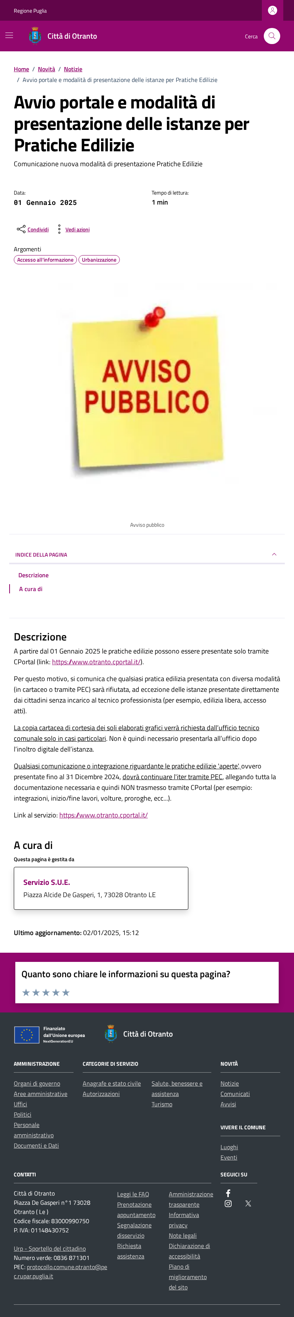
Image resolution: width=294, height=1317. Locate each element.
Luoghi (229, 1147)
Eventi (228, 1157)
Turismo (162, 1104)
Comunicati (235, 1093)
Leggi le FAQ (133, 1194)
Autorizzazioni (101, 1093)
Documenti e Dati (36, 1145)
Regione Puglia (30, 11)
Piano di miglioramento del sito (188, 1277)
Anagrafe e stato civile (112, 1083)
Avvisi (228, 1104)
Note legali (183, 1235)
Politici (22, 1114)
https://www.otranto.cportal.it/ (96, 662)
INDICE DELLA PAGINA (41, 554)
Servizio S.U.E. (46, 882)
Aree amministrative (40, 1093)
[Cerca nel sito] (272, 36)
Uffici (20, 1104)
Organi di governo (37, 1083)
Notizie (229, 1083)
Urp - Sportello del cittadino (50, 1248)
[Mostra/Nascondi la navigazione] (9, 35)
